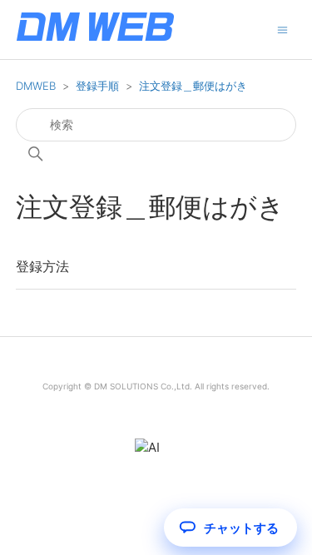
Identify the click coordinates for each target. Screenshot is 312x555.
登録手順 (97, 85)
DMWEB (36, 85)
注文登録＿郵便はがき (193, 85)
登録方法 (42, 266)
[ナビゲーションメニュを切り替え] (282, 29)
